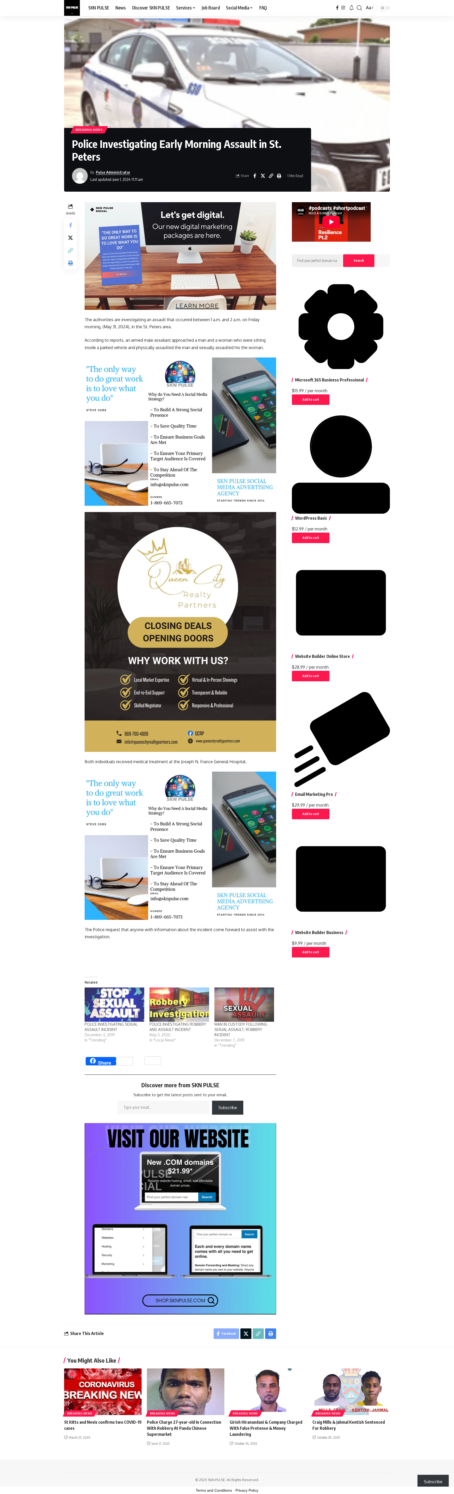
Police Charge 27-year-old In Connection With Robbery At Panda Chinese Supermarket (184, 1428)
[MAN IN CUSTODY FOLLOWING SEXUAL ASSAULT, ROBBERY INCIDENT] (244, 1004)
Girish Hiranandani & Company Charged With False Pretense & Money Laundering (266, 1428)
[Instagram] (343, 7)
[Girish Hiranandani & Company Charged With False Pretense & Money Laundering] (268, 1391)
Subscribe (227, 1107)
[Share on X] (262, 176)
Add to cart (310, 399)
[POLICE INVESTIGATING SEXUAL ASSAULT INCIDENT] (114, 1004)
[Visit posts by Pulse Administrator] (80, 176)
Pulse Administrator (113, 172)
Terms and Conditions (214, 1490)
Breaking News (89, 130)
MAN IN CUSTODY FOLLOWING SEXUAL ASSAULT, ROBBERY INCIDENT (240, 1029)
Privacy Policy (246, 1490)
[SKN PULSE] (72, 8)
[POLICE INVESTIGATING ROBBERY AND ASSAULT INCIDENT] (179, 1004)
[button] (359, 7)
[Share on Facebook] (254, 176)
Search (359, 260)
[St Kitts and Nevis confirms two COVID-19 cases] (103, 1391)
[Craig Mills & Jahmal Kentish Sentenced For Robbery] (351, 1391)
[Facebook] (337, 7)
